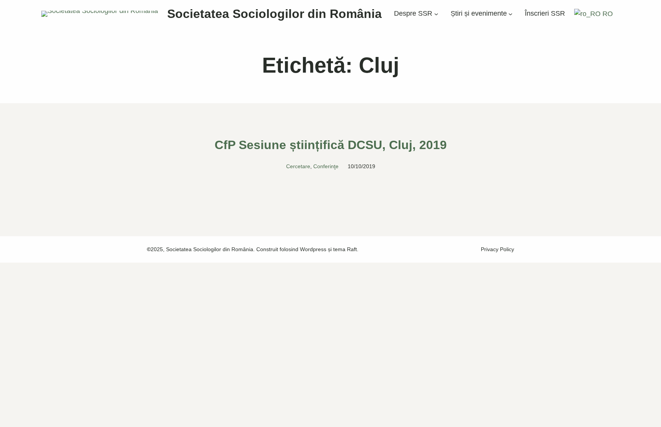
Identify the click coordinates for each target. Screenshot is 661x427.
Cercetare (298, 166)
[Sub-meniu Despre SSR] (436, 14)
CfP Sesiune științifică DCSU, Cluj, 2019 (331, 145)
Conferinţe (326, 166)
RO (607, 14)
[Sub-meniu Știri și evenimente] (510, 14)
